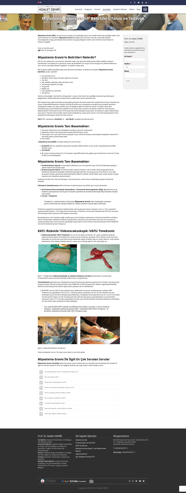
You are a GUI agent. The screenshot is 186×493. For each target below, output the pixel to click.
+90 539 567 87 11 (121, 448)
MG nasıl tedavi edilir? (52, 377)
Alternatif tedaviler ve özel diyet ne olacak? (58, 408)
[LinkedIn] (146, 2)
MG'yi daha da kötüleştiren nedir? (55, 382)
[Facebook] (131, 2)
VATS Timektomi (81, 446)
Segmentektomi (81, 454)
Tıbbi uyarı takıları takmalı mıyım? (55, 414)
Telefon (127, 64)
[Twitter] (138, 2)
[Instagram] (135, 2)
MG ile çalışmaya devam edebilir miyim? (58, 393)
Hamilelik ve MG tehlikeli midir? (55, 403)
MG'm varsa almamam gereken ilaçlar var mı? (59, 387)
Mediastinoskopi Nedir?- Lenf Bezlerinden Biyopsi (91, 449)
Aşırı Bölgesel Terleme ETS (85, 457)
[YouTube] (142, 2)
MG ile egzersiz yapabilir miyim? (55, 398)
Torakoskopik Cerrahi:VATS (85, 443)
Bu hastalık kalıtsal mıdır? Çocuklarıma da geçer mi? (61, 372)
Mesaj (126, 71)
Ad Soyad (128, 56)
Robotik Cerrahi (81, 440)
